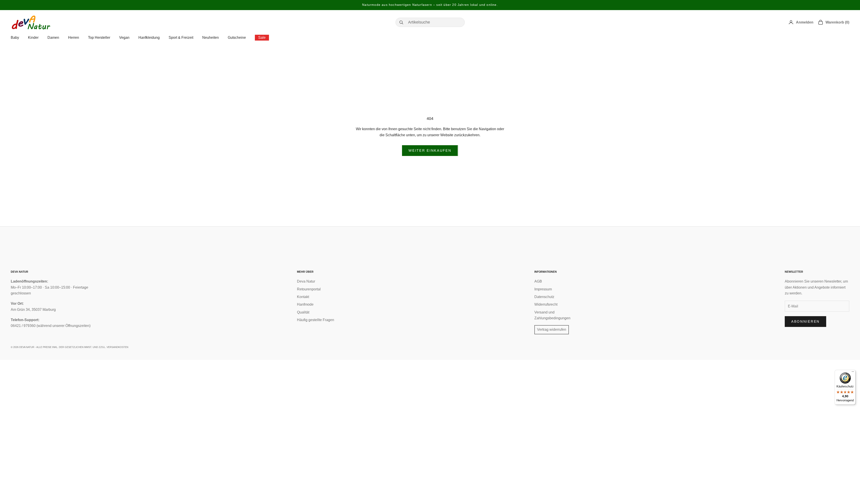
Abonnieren (805, 321)
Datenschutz (544, 297)
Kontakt (303, 297)
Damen (53, 37)
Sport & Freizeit (181, 37)
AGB (538, 281)
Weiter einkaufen (429, 150)
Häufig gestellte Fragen (315, 320)
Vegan (124, 37)
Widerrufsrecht (545, 304)
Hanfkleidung (149, 37)
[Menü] (853, 372)
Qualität (303, 312)
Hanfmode (305, 304)
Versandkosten (117, 347)
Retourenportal (309, 289)
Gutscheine (237, 37)
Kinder (33, 37)
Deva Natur (306, 281)
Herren (73, 37)
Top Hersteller (99, 37)
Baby (15, 37)
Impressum (543, 289)
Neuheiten (210, 37)
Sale (262, 37)
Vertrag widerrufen (551, 329)
